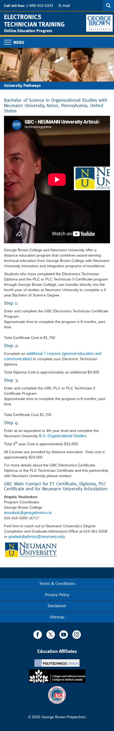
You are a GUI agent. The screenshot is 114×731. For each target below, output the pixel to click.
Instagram (76, 634)
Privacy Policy (57, 594)
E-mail (64, 5)
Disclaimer (57, 605)
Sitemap (57, 616)
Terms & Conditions (57, 583)
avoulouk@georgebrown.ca (27, 512)
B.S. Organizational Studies (62, 436)
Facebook (37, 634)
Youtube (63, 634)
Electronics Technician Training (34, 20)
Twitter (50, 634)
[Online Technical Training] (100, 21)
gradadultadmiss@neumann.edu (36, 536)
